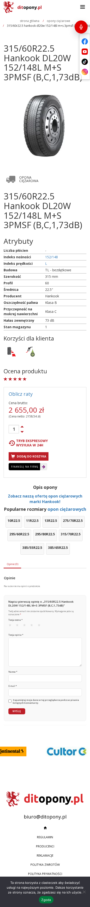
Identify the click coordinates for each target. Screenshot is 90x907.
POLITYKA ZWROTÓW (45, 865)
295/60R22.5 (19, 534)
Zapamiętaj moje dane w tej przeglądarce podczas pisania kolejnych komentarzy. (46, 702)
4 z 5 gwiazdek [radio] (33, 626)
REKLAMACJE (45, 855)
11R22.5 (32, 520)
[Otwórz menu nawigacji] (82, 7)
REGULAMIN (45, 837)
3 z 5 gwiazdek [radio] (26, 626)
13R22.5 (50, 520)
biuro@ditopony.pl (45, 816)
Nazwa (12, 671)
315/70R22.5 (71, 534)
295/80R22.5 (45, 534)
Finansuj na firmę (24, 466)
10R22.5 (13, 520)
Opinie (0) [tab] (12, 564)
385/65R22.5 (58, 547)
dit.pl (29, 7)
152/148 (51, 257)
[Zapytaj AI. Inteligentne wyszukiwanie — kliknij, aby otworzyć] (81, 27)
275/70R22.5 (73, 520)
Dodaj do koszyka (31, 456)
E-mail (12, 686)
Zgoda (46, 900)
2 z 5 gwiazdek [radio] (19, 626)
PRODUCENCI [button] (45, 846)
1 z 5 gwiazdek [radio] (11, 626)
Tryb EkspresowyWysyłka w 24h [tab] (32, 443)
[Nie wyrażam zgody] (84, 891)
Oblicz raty (21, 394)
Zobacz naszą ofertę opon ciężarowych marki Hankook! (45, 498)
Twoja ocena (15, 619)
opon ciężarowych (67, 509)
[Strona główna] (45, 828)
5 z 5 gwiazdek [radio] (40, 626)
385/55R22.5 (32, 547)
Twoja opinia (15, 634)
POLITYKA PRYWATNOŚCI (45, 874)
